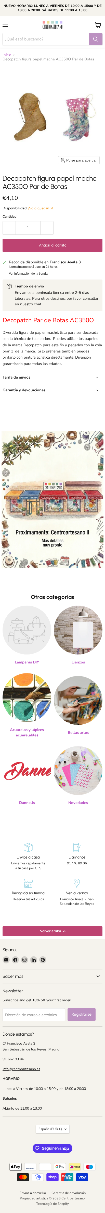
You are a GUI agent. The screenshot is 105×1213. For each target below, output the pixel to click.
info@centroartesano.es (21, 1069)
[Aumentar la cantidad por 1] (47, 227)
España (50, 1129)
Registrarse (81, 1014)
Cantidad (10, 217)
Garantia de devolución (68, 1193)
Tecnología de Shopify (52, 1203)
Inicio (7, 55)
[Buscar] (95, 39)
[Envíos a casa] (28, 857)
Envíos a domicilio (33, 1193)
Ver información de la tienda (28, 273)
